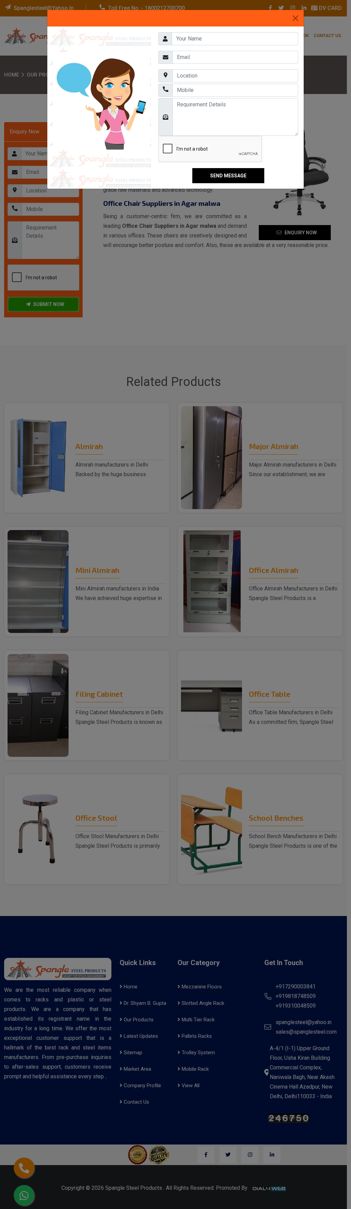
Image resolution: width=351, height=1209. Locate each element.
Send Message (228, 175)
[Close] (295, 18)
